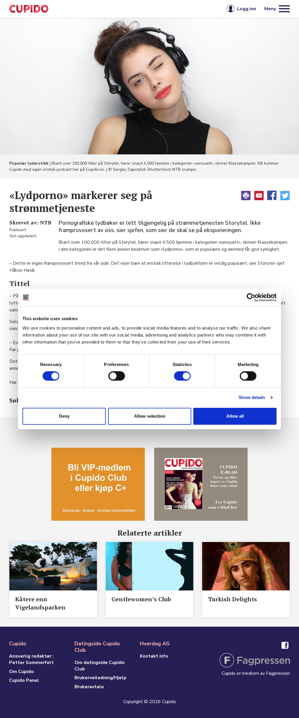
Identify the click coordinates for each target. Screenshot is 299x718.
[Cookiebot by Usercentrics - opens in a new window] (251, 297)
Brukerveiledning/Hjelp (100, 678)
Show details (252, 397)
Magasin (94, 8)
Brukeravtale (89, 687)
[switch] (116, 376)
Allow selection (149, 416)
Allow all (235, 416)
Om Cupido (21, 671)
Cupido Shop (171, 8)
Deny (64, 416)
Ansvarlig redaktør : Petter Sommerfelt (31, 659)
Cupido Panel (24, 680)
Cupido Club (130, 8)
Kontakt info (154, 656)
